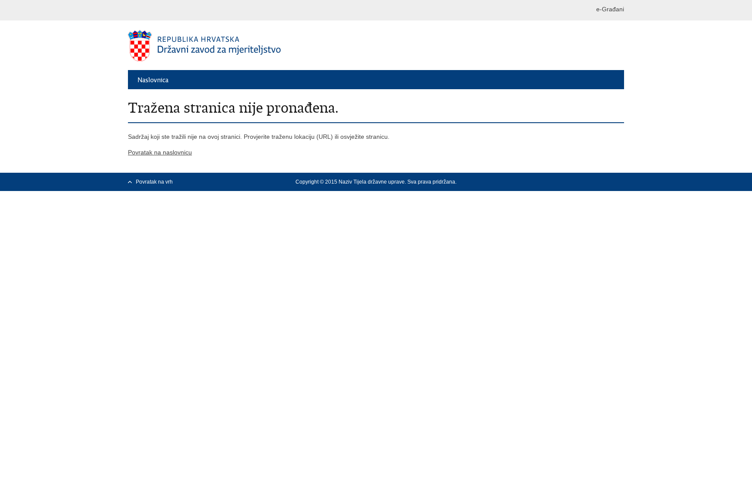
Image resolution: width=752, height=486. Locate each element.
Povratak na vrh (154, 182)
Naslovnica (153, 80)
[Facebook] (564, 182)
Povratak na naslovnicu (160, 152)
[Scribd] (620, 182)
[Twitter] (578, 182)
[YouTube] (592, 182)
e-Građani (610, 9)
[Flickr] (606, 182)
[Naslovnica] (252, 45)
